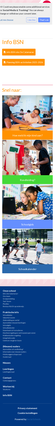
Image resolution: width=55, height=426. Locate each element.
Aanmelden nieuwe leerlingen (14, 323)
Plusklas (6, 304)
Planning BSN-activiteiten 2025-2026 (24, 62)
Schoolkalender (9, 328)
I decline (32, 19)
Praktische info (11, 312)
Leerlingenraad (8, 372)
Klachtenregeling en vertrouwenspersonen (19, 333)
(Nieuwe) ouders (11, 346)
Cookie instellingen (28, 413)
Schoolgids (7, 325)
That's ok (44, 19)
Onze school (9, 290)
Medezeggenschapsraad (12, 354)
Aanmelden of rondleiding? (13, 349)
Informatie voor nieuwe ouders (14, 352)
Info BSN (7, 395)
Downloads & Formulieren (13, 330)
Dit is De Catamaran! (10, 294)
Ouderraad (7, 357)
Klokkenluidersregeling (12, 335)
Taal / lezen (7, 301)
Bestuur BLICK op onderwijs (13, 306)
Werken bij (8, 386)
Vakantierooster (9, 318)
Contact (7, 377)
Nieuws (7, 362)
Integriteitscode (9, 338)
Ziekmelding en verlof (11, 320)
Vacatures (6, 389)
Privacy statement (27, 408)
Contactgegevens (9, 381)
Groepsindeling (9, 299)
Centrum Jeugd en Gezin (12, 340)
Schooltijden (7, 315)
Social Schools (33, 419)
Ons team (6, 296)
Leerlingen (8, 369)
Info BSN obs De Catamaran (20, 52)
